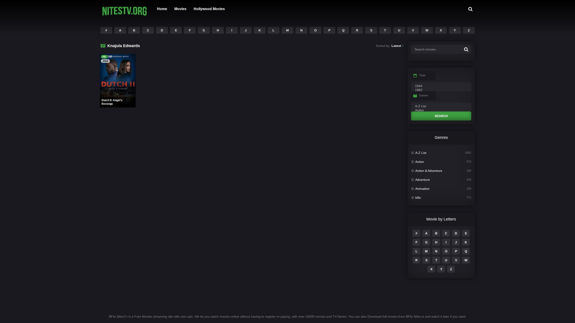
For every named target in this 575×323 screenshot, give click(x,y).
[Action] (441, 110)
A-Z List (420, 153)
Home (162, 9)
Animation (422, 188)
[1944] (441, 86)
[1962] (441, 90)
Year (422, 75)
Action (419, 162)
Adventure (422, 179)
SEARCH (441, 116)
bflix (418, 197)
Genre (423, 95)
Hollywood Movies (209, 9)
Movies (180, 9)
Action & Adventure (428, 170)
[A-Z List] (441, 106)
